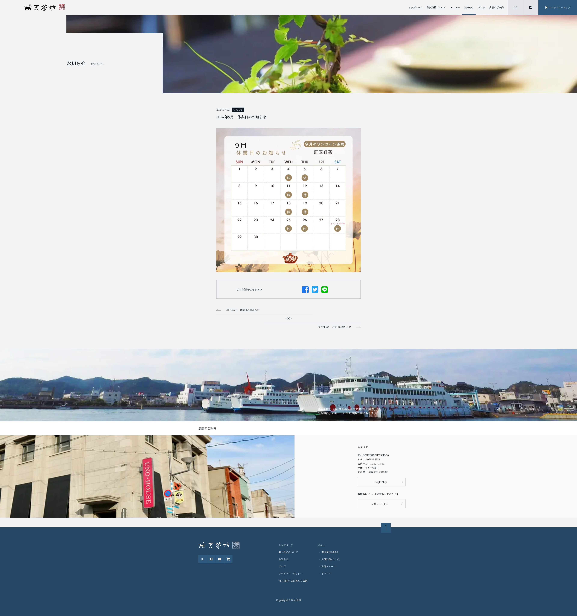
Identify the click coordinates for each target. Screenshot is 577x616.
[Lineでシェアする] (324, 289)
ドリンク (326, 573)
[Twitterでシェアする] (315, 289)
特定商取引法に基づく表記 (293, 580)
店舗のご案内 (496, 7)
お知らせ (469, 7)
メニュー (455, 7)
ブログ (481, 7)
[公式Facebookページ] (530, 7)
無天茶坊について (436, 7)
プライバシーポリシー (291, 573)
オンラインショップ (559, 7)
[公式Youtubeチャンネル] (219, 559)
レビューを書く (379, 503)
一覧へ (288, 318)
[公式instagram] (515, 7)
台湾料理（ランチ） (331, 559)
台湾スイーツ (328, 566)
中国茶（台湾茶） (329, 552)
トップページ (415, 7)
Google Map (380, 482)
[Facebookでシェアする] (305, 289)
